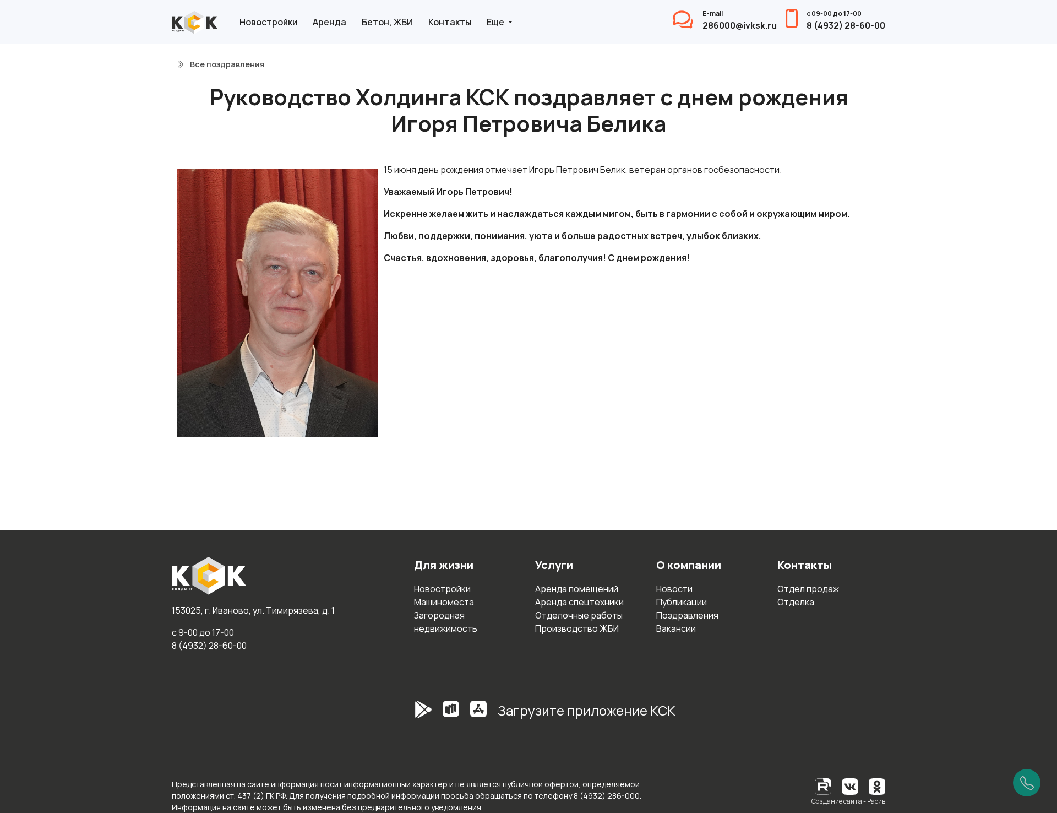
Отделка (795, 602)
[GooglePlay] (407, 715)
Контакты (449, 22)
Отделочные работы (579, 615)
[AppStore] (478, 715)
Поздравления (687, 615)
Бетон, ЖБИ (387, 22)
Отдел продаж (808, 589)
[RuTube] (824, 786)
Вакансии (676, 628)
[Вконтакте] (850, 786)
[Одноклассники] (877, 786)
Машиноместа (444, 602)
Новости (674, 589)
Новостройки (268, 22)
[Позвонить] (1026, 782)
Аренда (329, 22)
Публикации (681, 602)
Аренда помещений (576, 589)
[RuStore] (451, 715)
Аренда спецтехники (579, 602)
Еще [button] (496, 22)
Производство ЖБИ (577, 628)
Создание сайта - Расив (848, 801)
